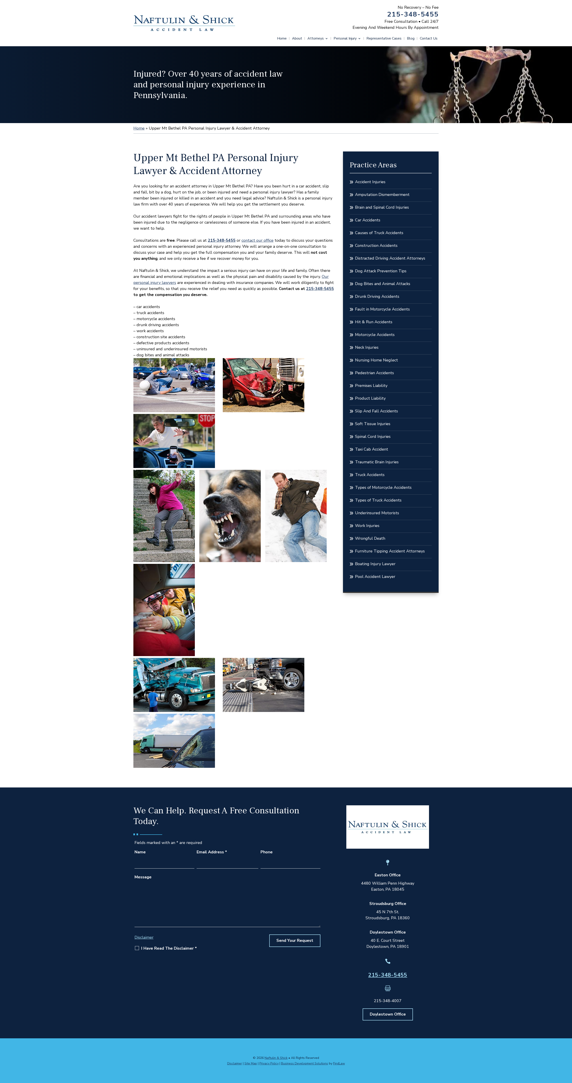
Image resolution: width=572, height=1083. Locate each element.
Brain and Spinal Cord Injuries (382, 207)
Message (143, 877)
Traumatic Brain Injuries (377, 462)
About (297, 39)
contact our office (257, 240)
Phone (267, 852)
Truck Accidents (370, 474)
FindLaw (339, 1063)
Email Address (212, 852)
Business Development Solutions (304, 1063)
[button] (567, 1050)
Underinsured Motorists (377, 513)
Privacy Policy (269, 1063)
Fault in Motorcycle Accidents (382, 309)
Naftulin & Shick (276, 1058)
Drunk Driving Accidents (377, 296)
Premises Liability (371, 385)
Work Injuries (367, 525)
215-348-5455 (413, 14)
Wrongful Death (370, 538)
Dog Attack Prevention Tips (380, 271)
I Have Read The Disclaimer (169, 948)
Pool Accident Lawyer (375, 576)
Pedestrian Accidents (374, 373)
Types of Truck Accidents (378, 500)
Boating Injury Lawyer (375, 564)
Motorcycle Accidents (375, 334)
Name (140, 852)
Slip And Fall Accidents (376, 411)
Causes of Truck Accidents (379, 232)
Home (282, 39)
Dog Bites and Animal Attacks (382, 283)
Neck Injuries (367, 347)
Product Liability (370, 398)
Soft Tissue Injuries (372, 423)
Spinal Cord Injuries (373, 436)
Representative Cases (384, 39)
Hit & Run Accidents (373, 322)
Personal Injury (345, 39)
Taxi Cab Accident (371, 449)
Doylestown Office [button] (388, 1014)
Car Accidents (367, 220)
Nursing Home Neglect (376, 360)
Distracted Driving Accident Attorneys (390, 258)
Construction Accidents (376, 245)
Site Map (250, 1063)
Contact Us (428, 39)
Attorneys (315, 39)
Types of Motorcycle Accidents (383, 487)
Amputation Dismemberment (382, 194)
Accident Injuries (370, 182)
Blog (410, 39)
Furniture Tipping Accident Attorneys (390, 551)
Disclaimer (144, 937)
